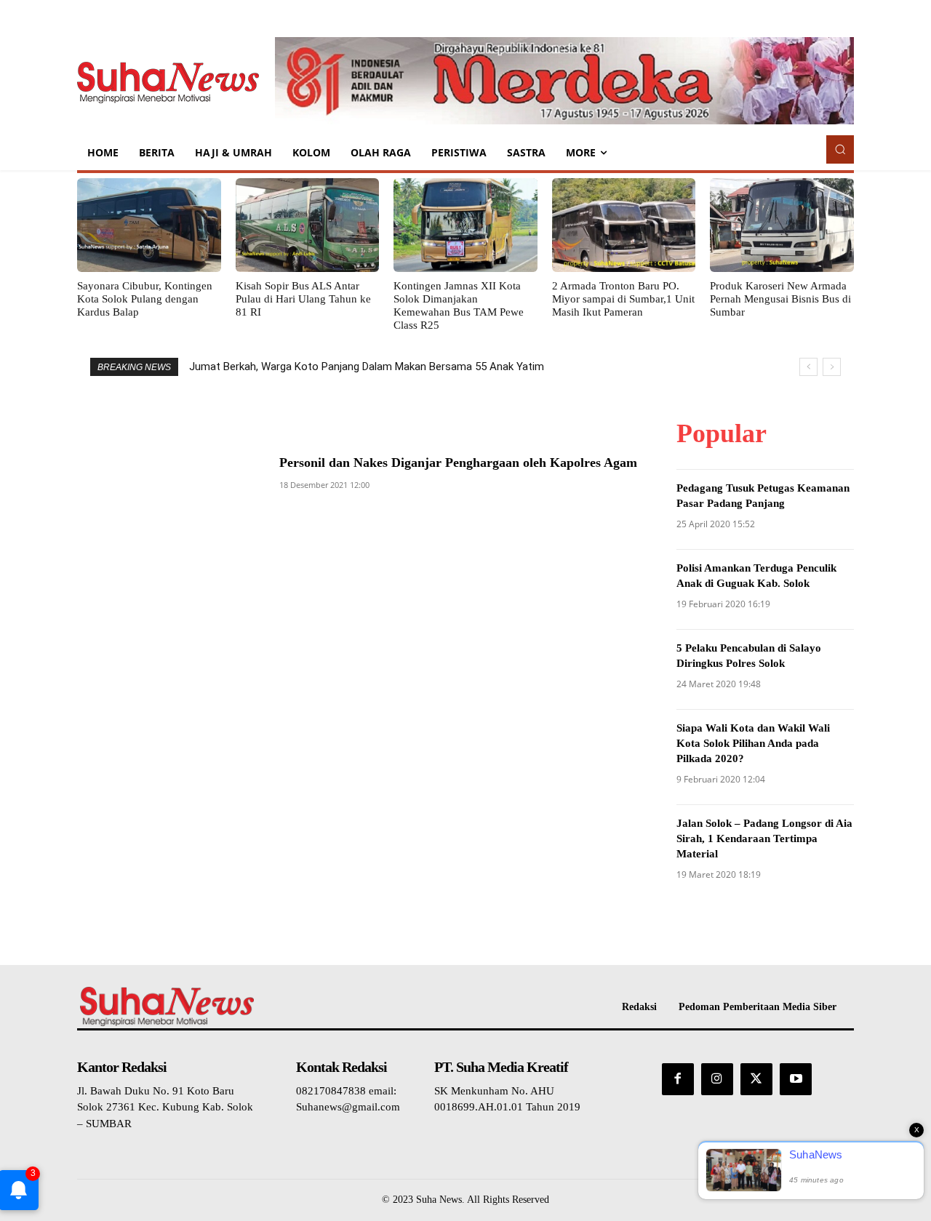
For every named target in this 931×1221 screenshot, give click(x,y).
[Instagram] (717, 1079)
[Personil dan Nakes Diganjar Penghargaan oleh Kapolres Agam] (163, 467)
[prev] (808, 367)
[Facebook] (678, 1079)
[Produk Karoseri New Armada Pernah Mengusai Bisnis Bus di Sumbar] (782, 224)
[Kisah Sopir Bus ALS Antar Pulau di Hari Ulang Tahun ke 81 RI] (308, 224)
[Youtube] (796, 1079)
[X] (756, 1079)
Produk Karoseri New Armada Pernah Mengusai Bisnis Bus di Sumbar (780, 299)
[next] (832, 367)
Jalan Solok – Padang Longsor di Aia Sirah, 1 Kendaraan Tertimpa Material (764, 838)
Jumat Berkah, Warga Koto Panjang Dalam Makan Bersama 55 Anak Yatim (366, 366)
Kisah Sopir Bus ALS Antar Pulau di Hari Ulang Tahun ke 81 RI (303, 299)
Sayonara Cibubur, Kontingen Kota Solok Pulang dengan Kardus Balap (144, 299)
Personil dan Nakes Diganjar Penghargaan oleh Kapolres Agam (458, 462)
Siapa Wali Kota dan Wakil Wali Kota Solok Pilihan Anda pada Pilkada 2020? (753, 743)
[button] (840, 149)
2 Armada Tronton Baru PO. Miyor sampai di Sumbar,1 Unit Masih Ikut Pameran (623, 299)
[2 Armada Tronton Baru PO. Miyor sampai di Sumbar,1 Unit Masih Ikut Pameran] (624, 224)
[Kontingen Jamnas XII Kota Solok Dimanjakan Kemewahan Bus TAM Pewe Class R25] (465, 224)
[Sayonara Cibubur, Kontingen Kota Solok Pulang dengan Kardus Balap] (149, 224)
